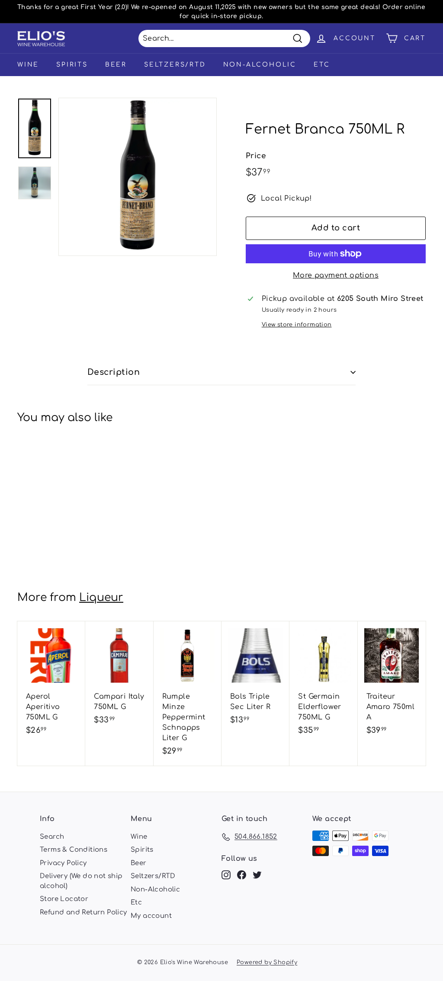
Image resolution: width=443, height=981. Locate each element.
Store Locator (64, 899)
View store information (297, 325)
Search (52, 836)
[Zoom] (137, 177)
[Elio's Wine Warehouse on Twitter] (257, 875)
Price (256, 156)
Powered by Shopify (267, 962)
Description (113, 372)
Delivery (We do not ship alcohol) (81, 881)
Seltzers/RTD (175, 64)
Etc (322, 64)
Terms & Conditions (73, 849)
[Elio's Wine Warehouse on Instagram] (226, 875)
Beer (116, 64)
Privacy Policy (63, 863)
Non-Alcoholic (259, 64)
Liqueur (101, 597)
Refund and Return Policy (83, 912)
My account (151, 916)
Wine (28, 64)
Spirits (72, 64)
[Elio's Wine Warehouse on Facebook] (241, 875)
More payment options (336, 275)
